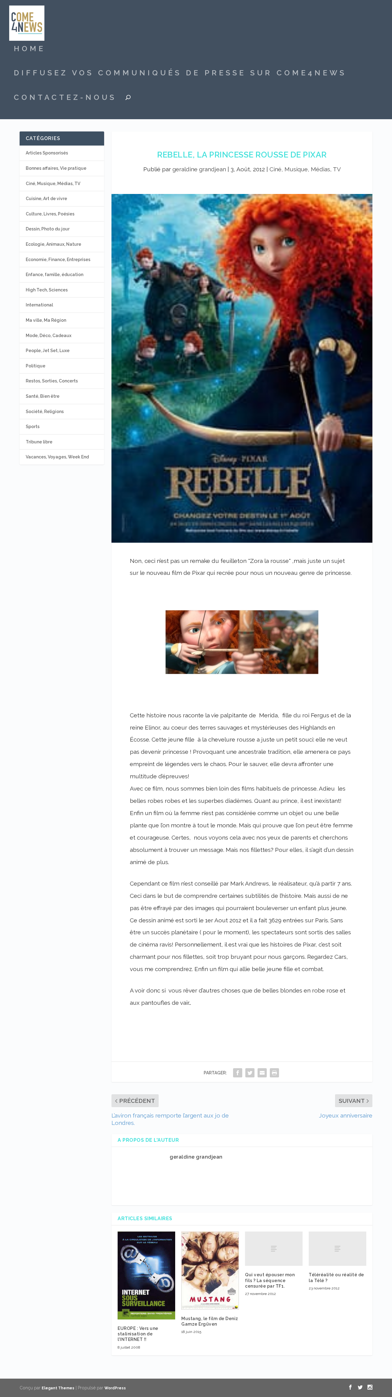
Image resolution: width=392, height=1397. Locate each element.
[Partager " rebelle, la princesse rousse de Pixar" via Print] (274, 1072)
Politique (35, 365)
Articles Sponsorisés (47, 152)
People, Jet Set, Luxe (48, 350)
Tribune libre (39, 441)
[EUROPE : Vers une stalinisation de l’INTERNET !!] (146, 1275)
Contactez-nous (65, 98)
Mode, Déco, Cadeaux (48, 335)
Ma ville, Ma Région (46, 320)
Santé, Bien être (42, 396)
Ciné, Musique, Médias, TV (305, 169)
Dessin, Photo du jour (48, 228)
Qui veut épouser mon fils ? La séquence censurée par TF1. (270, 1280)
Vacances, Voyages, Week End (57, 456)
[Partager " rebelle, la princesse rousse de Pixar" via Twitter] (250, 1072)
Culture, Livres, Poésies (50, 213)
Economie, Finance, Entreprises (58, 259)
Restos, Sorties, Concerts (52, 380)
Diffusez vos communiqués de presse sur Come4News (180, 73)
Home (29, 49)
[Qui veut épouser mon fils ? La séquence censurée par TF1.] (274, 1249)
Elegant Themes (58, 1388)
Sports (33, 426)
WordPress (115, 1388)
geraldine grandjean (199, 169)
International (39, 304)
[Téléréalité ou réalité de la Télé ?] (337, 1249)
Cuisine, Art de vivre (46, 198)
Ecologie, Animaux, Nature (53, 244)
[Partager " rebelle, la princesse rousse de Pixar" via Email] (262, 1072)
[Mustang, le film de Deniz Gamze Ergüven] (210, 1271)
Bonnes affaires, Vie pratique (56, 168)
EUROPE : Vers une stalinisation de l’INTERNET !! (138, 1334)
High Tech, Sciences (47, 289)
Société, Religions (45, 411)
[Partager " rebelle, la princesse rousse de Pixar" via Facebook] (238, 1072)
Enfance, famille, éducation (54, 274)
